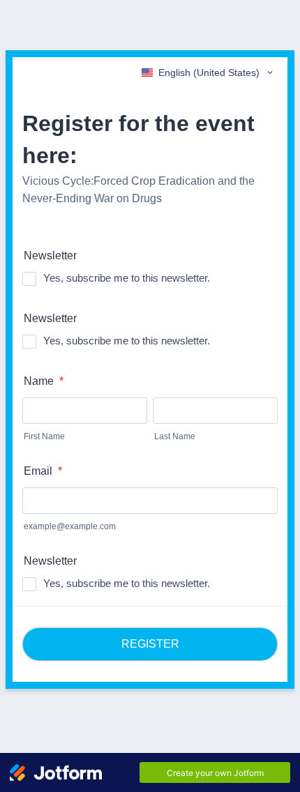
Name (43, 381)
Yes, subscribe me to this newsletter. (126, 278)
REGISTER (150, 644)
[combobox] (208, 72)
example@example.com (70, 526)
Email (43, 471)
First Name (44, 436)
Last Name (174, 436)
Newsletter (50, 255)
